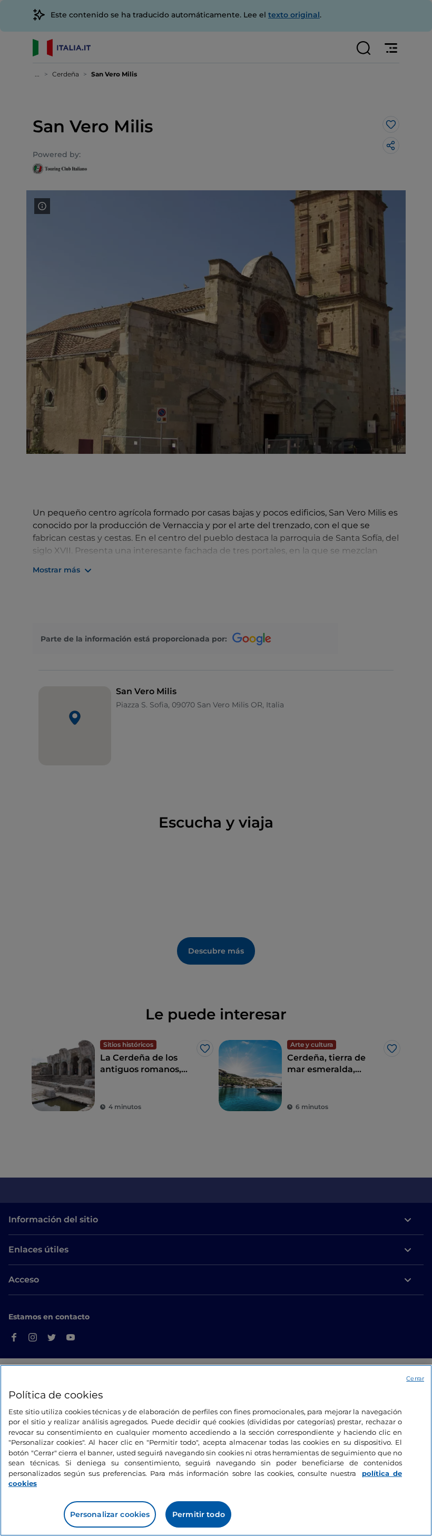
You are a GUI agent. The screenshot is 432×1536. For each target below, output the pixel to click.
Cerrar (415, 1378)
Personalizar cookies (110, 1514)
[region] (216, 1450)
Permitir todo (198, 1514)
